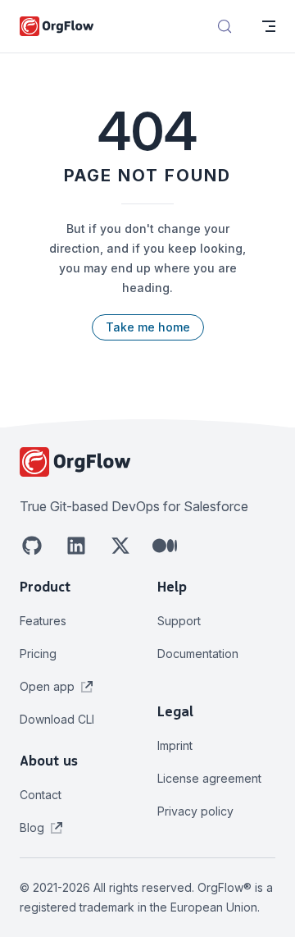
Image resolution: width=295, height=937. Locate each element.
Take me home (148, 327)
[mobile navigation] (268, 26)
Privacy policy (195, 811)
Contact (40, 795)
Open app (49, 686)
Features (43, 621)
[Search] (224, 26)
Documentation (197, 653)
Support (179, 621)
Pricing (38, 653)
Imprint (175, 745)
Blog (34, 827)
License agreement (209, 778)
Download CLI (57, 719)
